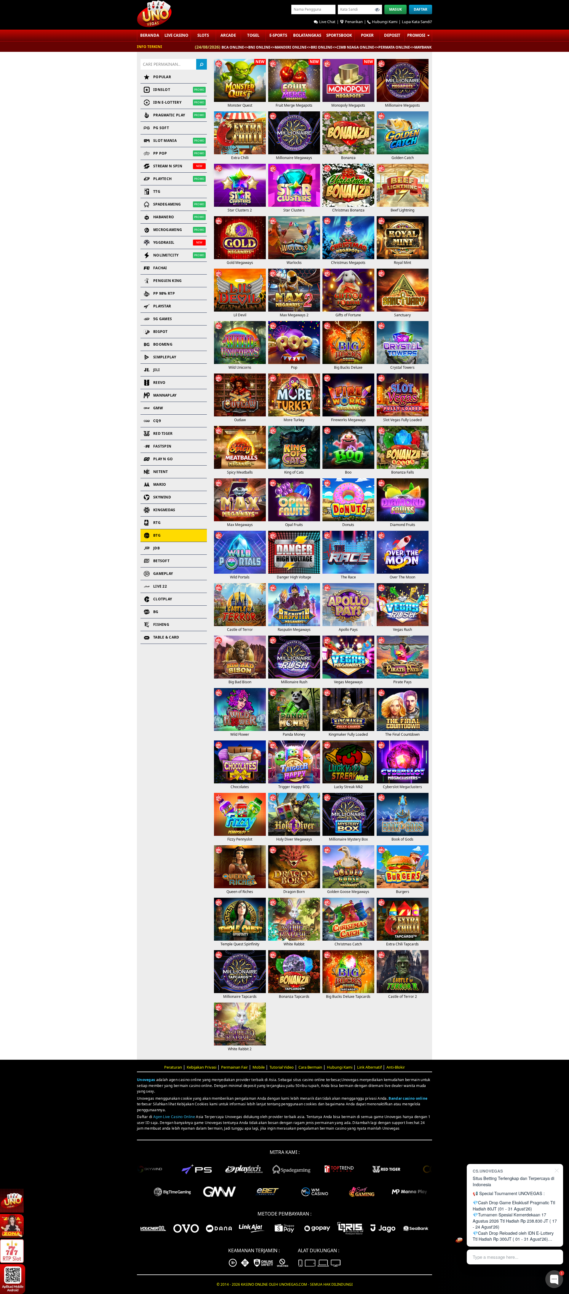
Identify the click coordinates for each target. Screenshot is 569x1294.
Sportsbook (339, 35)
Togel (253, 35)
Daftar (420, 9)
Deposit (392, 35)
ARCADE (228, 35)
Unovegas (146, 1079)
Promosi (416, 35)
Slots (203, 35)
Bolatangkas (307, 35)
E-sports (278, 35)
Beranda (149, 35)
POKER (367, 35)
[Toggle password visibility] (377, 9)
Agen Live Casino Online (174, 1116)
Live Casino (176, 35)
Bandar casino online (408, 1098)
